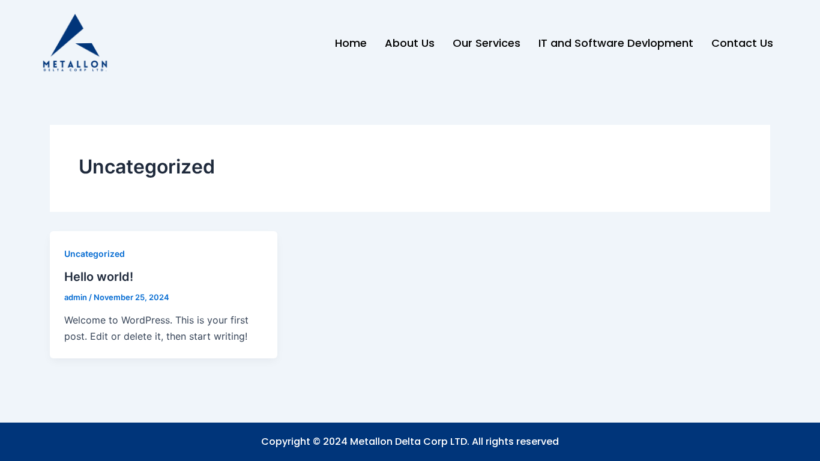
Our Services (486, 42)
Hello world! (98, 277)
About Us (410, 42)
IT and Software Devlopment (615, 42)
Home (351, 42)
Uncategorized (94, 254)
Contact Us (742, 42)
